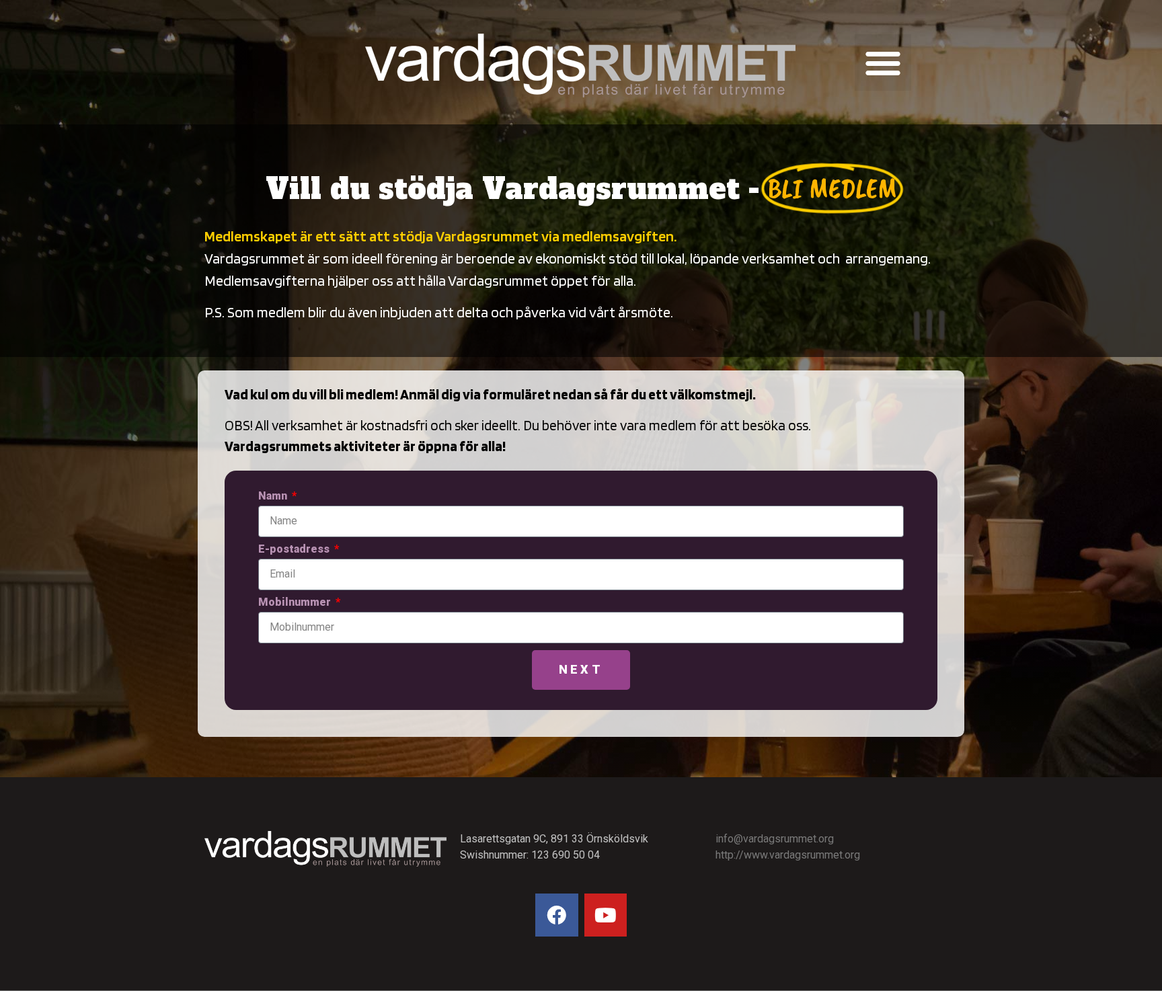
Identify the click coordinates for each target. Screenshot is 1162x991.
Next (581, 669)
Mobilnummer (296, 602)
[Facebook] (556, 915)
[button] (883, 62)
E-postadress (295, 549)
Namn (274, 496)
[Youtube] (605, 915)
